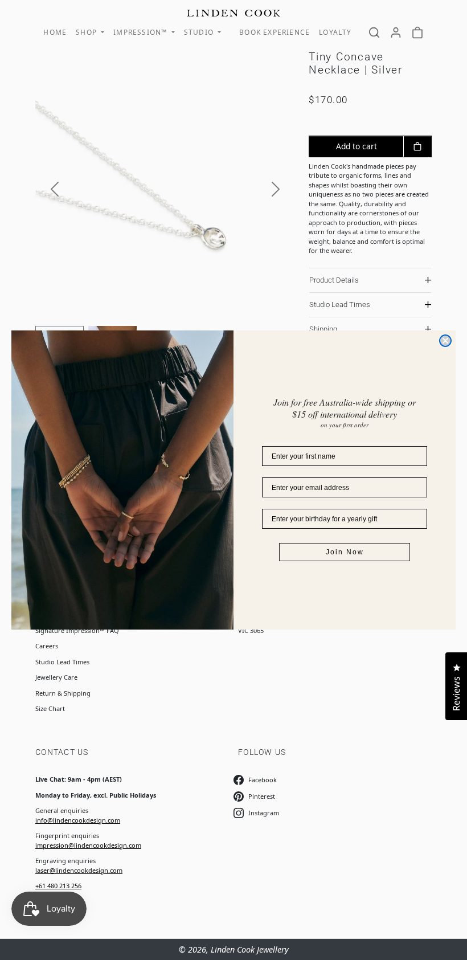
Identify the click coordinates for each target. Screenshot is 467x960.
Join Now (345, 552)
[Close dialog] (445, 340)
